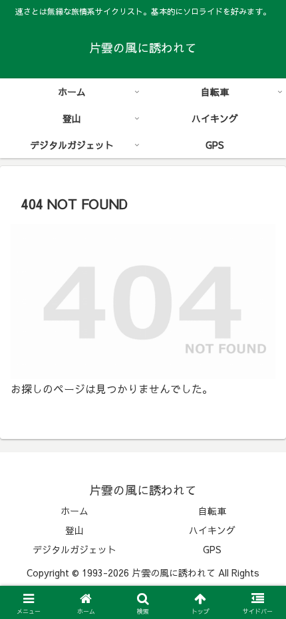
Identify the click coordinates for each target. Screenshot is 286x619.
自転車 (212, 510)
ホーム (74, 510)
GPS (212, 549)
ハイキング (212, 530)
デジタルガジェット (74, 549)
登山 (74, 530)
